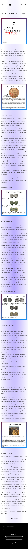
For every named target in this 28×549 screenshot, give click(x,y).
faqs (3, 529)
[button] (2, 4)
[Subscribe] (21, 537)
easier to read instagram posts (9, 526)
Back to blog (14, 518)
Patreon (5, 513)
